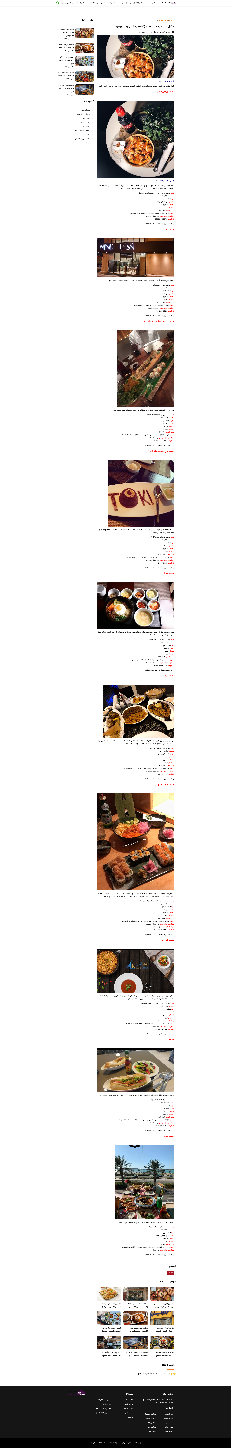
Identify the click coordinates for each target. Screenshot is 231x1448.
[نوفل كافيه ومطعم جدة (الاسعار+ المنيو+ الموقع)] (84, 76)
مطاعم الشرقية (151, 1418)
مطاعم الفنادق (138, 3)
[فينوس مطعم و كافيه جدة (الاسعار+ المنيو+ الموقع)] (84, 61)
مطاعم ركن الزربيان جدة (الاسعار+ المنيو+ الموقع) (165, 1330)
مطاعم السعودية (150, 1414)
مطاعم (170, 1272)
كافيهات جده (169, 1431)
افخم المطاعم (165, 3)
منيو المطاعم (169, 1414)
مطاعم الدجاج (81, 3)
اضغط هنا (148, 223)
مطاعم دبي (169, 1422)
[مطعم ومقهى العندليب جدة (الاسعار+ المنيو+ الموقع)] (84, 89)
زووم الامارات (169, 1427)
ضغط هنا (148, 308)
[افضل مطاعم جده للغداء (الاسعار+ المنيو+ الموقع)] (135, 56)
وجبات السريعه (125, 3)
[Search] (57, 3)
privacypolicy (67, 3)
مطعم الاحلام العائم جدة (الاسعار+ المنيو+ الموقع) (111, 1354)
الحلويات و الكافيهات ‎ (97, 3)
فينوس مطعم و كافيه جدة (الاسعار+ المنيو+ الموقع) (111, 1330)
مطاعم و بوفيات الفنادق (82, 138)
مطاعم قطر (152, 1431)
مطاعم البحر (111, 3)
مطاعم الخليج (151, 1427)
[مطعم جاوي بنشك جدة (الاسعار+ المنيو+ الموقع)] (84, 48)
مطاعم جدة (152, 1422)
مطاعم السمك (85, 126)
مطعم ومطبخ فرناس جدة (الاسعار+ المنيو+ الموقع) (111, 1305)
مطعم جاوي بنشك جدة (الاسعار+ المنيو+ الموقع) (138, 1330)
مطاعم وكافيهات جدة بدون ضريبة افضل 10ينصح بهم (164, 1305)
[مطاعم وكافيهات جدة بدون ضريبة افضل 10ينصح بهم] (84, 33)
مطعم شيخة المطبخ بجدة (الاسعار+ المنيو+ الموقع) (138, 1305)
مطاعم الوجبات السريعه (82, 130)
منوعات (88, 142)
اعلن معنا (93, 1442)
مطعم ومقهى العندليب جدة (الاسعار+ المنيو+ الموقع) (137, 1354)
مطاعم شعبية (152, 3)
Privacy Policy (102, 1442)
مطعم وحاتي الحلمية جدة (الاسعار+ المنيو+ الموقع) (165, 1354)
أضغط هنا (148, 216)
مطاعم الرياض (168, 1418)
